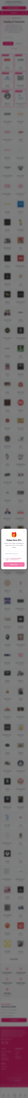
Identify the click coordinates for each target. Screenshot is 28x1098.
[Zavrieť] (24, 531)
